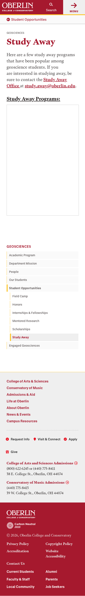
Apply (73, 439)
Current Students (20, 571)
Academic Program (22, 255)
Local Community (20, 587)
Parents (52, 579)
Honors (17, 304)
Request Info (20, 439)
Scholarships (21, 329)
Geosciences (19, 246)
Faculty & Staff (18, 579)
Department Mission (23, 263)
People (14, 271)
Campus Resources (22, 421)
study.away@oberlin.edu (50, 85)
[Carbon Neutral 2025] (42, 525)
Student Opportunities (29, 19)
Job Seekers (55, 587)
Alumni (51, 571)
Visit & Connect (49, 439)
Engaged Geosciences (24, 345)
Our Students (18, 280)
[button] (49, 7)
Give (14, 452)
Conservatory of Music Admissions (36, 482)
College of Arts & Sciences (27, 381)
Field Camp (20, 296)
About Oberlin (18, 408)
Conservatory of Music (25, 388)
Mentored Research (25, 321)
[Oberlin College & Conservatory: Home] (17, 7)
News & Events (19, 414)
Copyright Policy (59, 544)
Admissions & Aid (21, 394)
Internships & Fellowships (30, 312)
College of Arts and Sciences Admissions (40, 463)
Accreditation (18, 551)
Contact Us (16, 563)
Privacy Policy (18, 544)
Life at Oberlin (18, 401)
